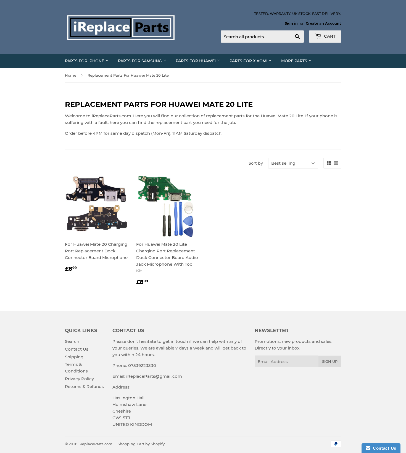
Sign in (291, 23)
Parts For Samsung (140, 60)
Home (70, 75)
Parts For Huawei (196, 60)
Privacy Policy (79, 378)
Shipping (74, 356)
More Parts (294, 60)
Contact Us (76, 349)
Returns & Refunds (84, 386)
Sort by (256, 163)
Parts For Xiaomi (249, 60)
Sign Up (330, 361)
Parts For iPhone (85, 60)
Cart (329, 36)
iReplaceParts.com (95, 444)
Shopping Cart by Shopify (141, 444)
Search (72, 341)
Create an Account (323, 23)
